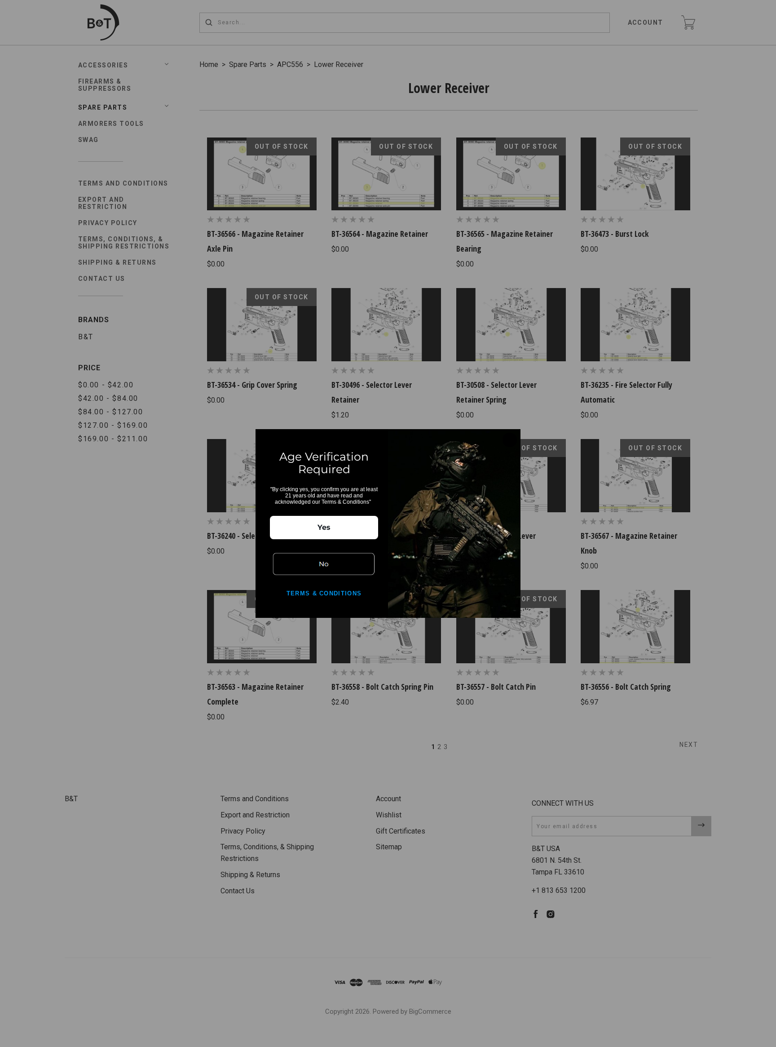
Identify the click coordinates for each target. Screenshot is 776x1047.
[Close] (509, 440)
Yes (324, 527)
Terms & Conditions (324, 593)
